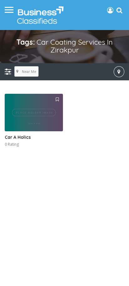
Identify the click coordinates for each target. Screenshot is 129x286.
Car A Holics (18, 137)
